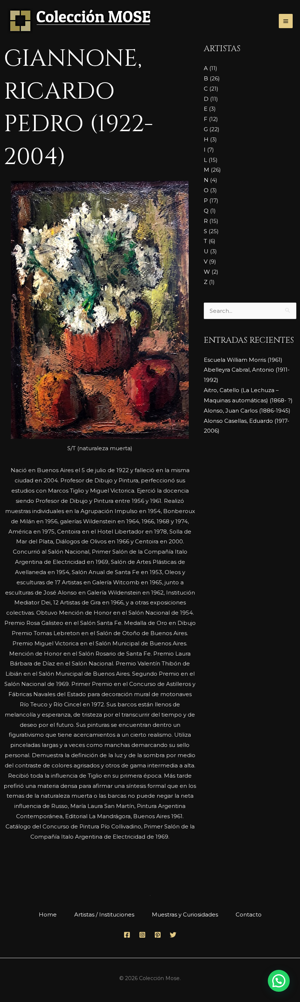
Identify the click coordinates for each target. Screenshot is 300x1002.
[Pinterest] (157, 934)
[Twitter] (173, 934)
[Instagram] (142, 934)
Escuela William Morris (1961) (243, 359)
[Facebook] (127, 934)
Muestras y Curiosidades (185, 914)
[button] (279, 981)
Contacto (249, 914)
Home (48, 914)
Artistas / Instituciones (104, 914)
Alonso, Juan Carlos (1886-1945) (247, 410)
